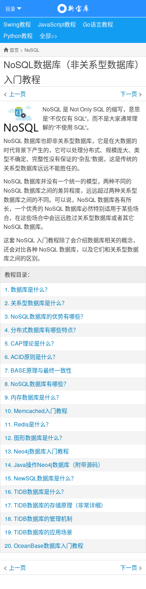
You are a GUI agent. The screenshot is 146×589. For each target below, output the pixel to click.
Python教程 (18, 36)
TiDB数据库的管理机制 (43, 518)
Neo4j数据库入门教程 (41, 451)
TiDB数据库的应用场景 (43, 532)
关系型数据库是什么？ (39, 303)
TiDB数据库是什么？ (40, 492)
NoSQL (31, 49)
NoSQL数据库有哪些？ (40, 384)
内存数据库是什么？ (36, 397)
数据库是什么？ (126, 93)
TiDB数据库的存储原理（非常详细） (60, 505)
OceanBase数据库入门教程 (48, 545)
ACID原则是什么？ (34, 357)
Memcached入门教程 (40, 411)
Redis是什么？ (32, 424)
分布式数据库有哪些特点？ (45, 330)
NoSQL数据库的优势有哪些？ (48, 316)
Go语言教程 (98, 24)
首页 (14, 49)
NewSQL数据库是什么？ (45, 478)
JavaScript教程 (57, 24)
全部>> (48, 36)
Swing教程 (17, 24)
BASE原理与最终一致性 (41, 370)
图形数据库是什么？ (39, 438)
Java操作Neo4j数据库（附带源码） (58, 465)
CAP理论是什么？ (34, 343)
